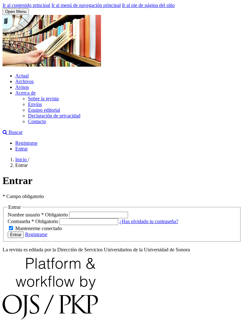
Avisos (22, 87)
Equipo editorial (44, 110)
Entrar (21, 148)
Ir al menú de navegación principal (86, 5)
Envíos (35, 104)
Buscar (15, 132)
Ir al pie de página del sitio (148, 5)
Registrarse (26, 143)
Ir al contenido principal (26, 5)
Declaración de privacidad (54, 115)
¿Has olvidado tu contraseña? (148, 221)
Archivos (24, 81)
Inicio (21, 159)
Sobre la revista (43, 98)
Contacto (37, 121)
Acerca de (25, 93)
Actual (22, 75)
